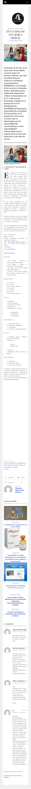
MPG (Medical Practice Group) (16, 242)
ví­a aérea (15, 467)
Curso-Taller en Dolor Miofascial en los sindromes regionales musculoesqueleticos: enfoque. (15, 600)
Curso (6, 463)
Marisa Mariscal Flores (16, 40)
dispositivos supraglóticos (17, 463)
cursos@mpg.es (12, 249)
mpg (21, 465)
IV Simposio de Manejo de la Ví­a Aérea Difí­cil (15, 526)
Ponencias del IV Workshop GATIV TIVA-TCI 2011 (15, 587)
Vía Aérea (11, 29)
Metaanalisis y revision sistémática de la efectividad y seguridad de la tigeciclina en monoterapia (15, 558)
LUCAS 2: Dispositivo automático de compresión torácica (16, 613)
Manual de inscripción (9, 253)
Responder (24, 629)
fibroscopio (7, 465)
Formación (15, 465)
